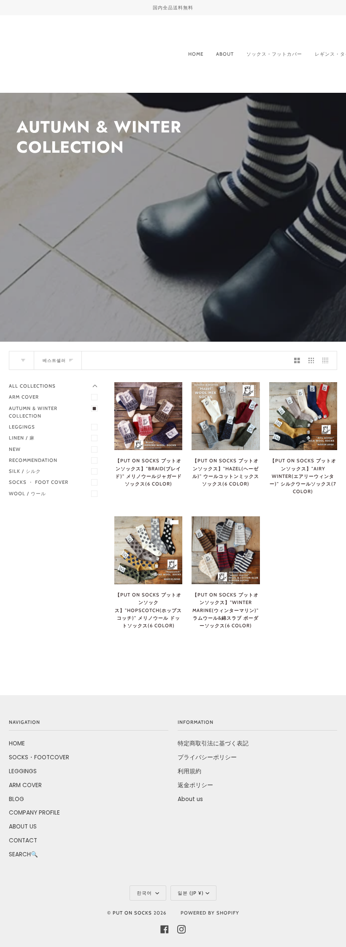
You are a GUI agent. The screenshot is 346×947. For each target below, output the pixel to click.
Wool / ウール (27, 493)
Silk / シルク (25, 471)
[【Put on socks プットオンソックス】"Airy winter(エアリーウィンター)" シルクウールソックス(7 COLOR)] (303, 416)
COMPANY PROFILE (34, 813)
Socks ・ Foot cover (38, 482)
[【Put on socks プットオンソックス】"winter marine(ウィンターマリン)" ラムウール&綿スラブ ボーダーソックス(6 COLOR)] (226, 550)
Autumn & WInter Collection (35, 412)
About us (190, 799)
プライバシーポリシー (207, 757)
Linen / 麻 (22, 438)
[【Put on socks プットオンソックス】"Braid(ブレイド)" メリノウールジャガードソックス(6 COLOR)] (148, 416)
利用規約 (189, 771)
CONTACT (23, 840)
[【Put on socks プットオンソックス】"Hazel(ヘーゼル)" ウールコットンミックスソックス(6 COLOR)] (226, 416)
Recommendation (33, 460)
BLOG (16, 799)
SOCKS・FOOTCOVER (39, 757)
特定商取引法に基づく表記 (213, 743)
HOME (17, 743)
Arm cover (24, 397)
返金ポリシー (195, 785)
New (15, 449)
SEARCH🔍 (23, 854)
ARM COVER (25, 785)
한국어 (145, 893)
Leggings (22, 427)
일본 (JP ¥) (191, 893)
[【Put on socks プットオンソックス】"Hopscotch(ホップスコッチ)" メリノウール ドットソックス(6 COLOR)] (148, 550)
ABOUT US (23, 827)
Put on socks (132, 913)
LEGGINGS (23, 771)
